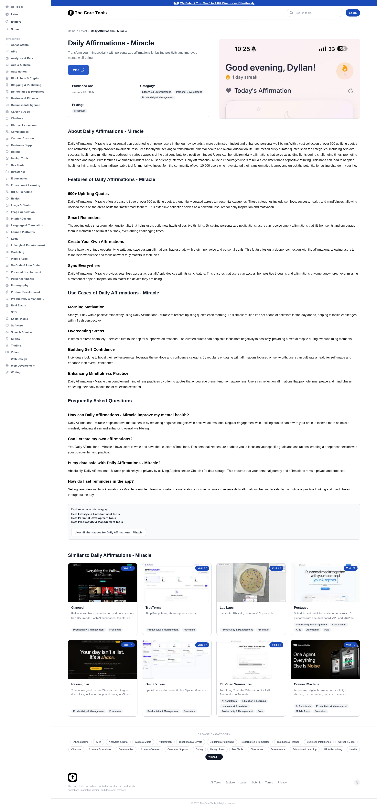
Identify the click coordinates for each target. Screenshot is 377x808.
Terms (269, 782)
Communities (126, 749)
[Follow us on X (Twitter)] (357, 782)
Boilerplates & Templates (256, 742)
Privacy (282, 782)
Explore (230, 782)
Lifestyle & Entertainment (156, 92)
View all (212, 757)
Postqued (301, 607)
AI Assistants (229, 701)
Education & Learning (254, 701)
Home (71, 30)
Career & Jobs (346, 742)
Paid (326, 629)
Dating (199, 749)
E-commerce (278, 749)
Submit (256, 782)
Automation (312, 629)
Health (353, 749)
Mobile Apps (303, 711)
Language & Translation (235, 706)
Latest (83, 30)
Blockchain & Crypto (190, 742)
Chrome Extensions (100, 749)
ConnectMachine (306, 684)
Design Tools (217, 749)
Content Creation (150, 749)
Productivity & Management (157, 97)
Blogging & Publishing (222, 742)
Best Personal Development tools (93, 517)
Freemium (79, 110)
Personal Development (189, 92)
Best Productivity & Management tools (97, 521)
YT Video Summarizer (236, 684)
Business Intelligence (319, 742)
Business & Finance (288, 742)
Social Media (339, 624)
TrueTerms (153, 607)
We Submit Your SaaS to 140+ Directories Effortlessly (217, 3)
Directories (257, 749)
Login (353, 12)
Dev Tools (237, 749)
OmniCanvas (155, 684)
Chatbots (76, 749)
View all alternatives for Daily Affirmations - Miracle (109, 532)
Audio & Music (143, 742)
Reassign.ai (80, 684)
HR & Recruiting (333, 749)
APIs (298, 629)
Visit (76, 70)
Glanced (77, 607)
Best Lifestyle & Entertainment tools (95, 514)
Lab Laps (227, 607)
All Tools (215, 782)
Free (260, 711)
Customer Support (177, 749)
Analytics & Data (118, 742)
